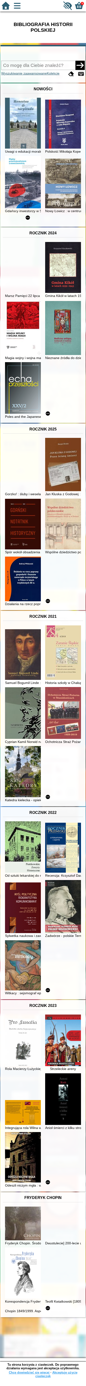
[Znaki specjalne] (81, 74)
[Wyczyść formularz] (71, 74)
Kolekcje (53, 73)
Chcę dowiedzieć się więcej (29, 1372)
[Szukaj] (80, 65)
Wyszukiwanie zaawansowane (24, 73)
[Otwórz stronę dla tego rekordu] (24, 124)
